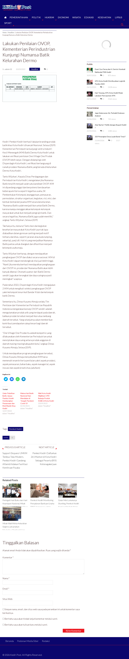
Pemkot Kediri (15, 429)
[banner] (29, 88)
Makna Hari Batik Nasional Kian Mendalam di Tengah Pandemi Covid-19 (27, 398)
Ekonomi (63, 17)
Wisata (76, 17)
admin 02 (8, 69)
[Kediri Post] (17, 7)
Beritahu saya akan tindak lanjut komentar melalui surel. (31, 618)
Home (5, 32)
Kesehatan (104, 17)
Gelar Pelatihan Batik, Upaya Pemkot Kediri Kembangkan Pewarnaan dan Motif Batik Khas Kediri (9, 400)
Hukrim (49, 17)
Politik (36, 17)
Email (6, 588)
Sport (8, 23)
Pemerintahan (19, 17)
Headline (11, 32)
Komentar (8, 557)
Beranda (5, 18)
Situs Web (7, 599)
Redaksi (46, 641)
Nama (6, 578)
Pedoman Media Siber (28, 641)
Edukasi (89, 17)
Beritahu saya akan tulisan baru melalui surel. (26, 624)
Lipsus (118, 17)
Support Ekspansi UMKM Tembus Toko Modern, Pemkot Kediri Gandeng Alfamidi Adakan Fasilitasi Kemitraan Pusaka (15, 460)
